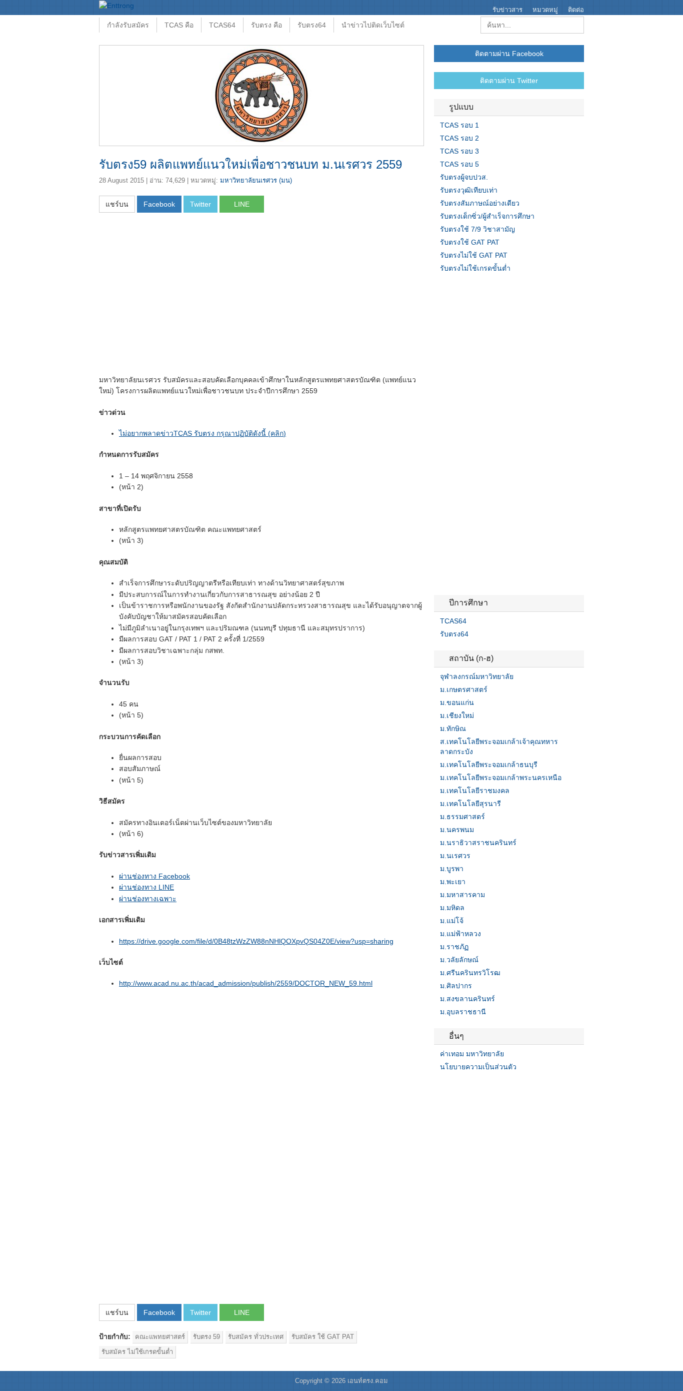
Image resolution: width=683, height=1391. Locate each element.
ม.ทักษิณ (453, 729)
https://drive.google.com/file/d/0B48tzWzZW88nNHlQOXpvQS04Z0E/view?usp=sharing (256, 941)
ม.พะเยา (453, 882)
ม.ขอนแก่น (457, 703)
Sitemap (474, 1087)
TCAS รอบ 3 (459, 151)
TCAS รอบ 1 (459, 125)
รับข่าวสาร (507, 10)
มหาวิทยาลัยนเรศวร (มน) (256, 180)
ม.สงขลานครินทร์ (467, 999)
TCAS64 (222, 25)
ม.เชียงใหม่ (457, 716)
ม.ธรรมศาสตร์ (462, 817)
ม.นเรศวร (455, 856)
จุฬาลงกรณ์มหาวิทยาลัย (477, 676)
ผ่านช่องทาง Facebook (154, 876)
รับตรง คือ (266, 25)
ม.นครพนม (457, 830)
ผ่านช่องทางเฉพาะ (147, 899)
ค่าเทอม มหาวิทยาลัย (472, 1054)
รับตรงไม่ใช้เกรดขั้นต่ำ (475, 268)
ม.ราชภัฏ (454, 947)
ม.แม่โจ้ (452, 921)
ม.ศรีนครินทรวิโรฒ (470, 973)
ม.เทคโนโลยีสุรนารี (470, 804)
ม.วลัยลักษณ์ (459, 960)
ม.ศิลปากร (456, 986)
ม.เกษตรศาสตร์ (464, 689)
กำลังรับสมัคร (128, 25)
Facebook (438, 1087)
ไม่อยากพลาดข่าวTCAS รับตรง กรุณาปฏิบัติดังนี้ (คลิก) (202, 433)
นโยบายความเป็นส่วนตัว (478, 1067)
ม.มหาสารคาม (462, 895)
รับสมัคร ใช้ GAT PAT (323, 1336)
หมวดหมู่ (545, 10)
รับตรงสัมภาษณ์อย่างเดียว (480, 203)
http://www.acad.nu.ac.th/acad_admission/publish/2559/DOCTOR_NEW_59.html (245, 983)
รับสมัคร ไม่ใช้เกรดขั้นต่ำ (137, 1351)
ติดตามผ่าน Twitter (509, 81)
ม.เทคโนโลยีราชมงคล (475, 791)
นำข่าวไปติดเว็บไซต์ (373, 25)
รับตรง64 (312, 25)
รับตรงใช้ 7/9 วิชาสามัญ (477, 229)
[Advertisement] (183, 297)
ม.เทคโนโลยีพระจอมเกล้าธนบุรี (489, 765)
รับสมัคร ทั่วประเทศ (256, 1336)
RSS (462, 1087)
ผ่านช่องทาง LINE (146, 887)
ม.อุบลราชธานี (463, 1012)
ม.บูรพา (452, 869)
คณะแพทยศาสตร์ (160, 1336)
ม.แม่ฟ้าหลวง (460, 934)
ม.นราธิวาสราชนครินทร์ (478, 843)
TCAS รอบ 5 (459, 164)
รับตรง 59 (206, 1336)
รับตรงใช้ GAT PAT (470, 242)
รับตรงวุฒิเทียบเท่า (469, 190)
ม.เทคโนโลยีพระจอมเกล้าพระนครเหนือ (501, 778)
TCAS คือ (179, 25)
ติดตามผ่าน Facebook (509, 54)
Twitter (450, 1087)
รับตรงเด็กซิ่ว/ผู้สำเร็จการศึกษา (487, 216)
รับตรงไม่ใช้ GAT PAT (474, 255)
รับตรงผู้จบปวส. (464, 177)
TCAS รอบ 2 (459, 138)
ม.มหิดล (452, 908)
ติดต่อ (576, 10)
